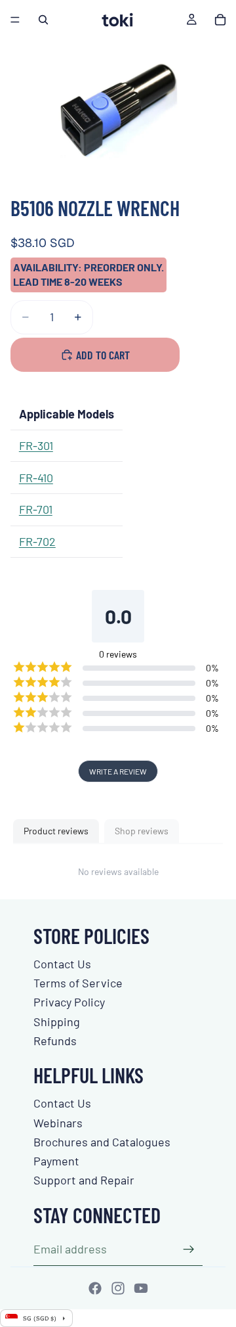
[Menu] (15, 20)
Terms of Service (78, 983)
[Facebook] (95, 1288)
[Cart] (220, 19)
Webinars (58, 1122)
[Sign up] (189, 1249)
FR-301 (36, 445)
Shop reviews (141, 830)
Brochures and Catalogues (101, 1142)
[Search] (43, 19)
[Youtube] (141, 1288)
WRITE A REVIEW (118, 771)
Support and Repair (83, 1180)
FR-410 (36, 477)
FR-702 (37, 541)
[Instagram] (118, 1288)
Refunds (55, 1040)
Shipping (56, 1021)
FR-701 (35, 509)
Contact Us (62, 963)
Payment (56, 1161)
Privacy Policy (69, 1002)
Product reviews (56, 830)
